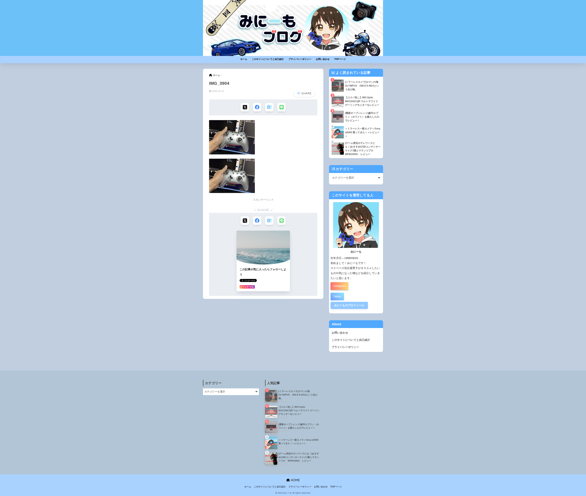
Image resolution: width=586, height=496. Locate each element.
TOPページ (340, 59)
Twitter (337, 296)
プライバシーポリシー (299, 59)
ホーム (243, 59)
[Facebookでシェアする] (257, 107)
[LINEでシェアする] (281, 107)
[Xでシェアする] (245, 107)
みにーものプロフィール (349, 305)
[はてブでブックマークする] (269, 107)
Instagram (339, 285)
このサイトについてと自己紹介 (268, 59)
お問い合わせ (323, 59)
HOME (295, 480)
